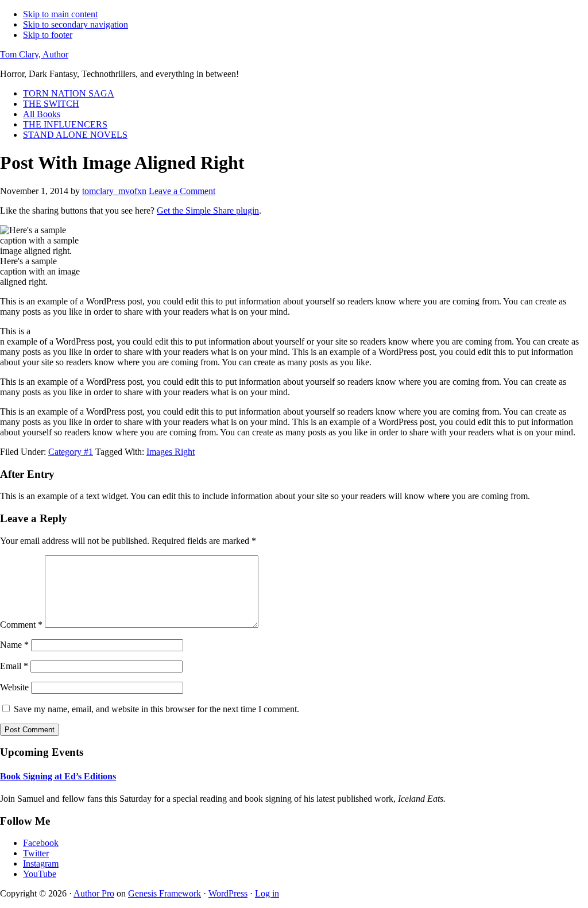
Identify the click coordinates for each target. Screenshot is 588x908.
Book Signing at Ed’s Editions (58, 776)
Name (14, 645)
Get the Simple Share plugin (208, 210)
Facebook (41, 843)
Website (14, 687)
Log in (267, 893)
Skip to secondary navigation (75, 24)
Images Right (170, 452)
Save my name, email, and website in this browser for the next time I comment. (156, 709)
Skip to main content (60, 14)
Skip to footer (47, 35)
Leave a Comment (182, 191)
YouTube (39, 874)
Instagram (41, 863)
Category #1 (70, 452)
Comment (21, 624)
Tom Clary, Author (34, 54)
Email (14, 666)
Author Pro (94, 893)
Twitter (36, 853)
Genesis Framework (164, 893)
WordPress (227, 893)
